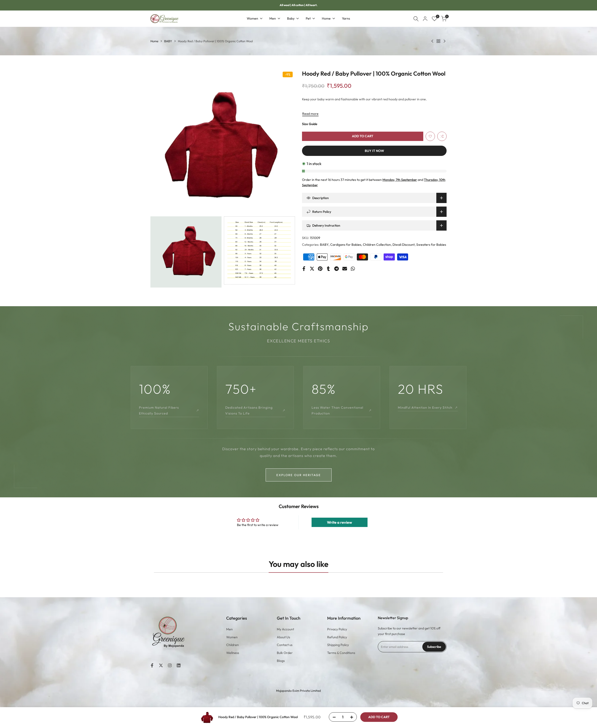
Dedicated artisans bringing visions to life (255, 410)
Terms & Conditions (341, 653)
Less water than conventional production (342, 410)
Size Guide (309, 124)
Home (154, 41)
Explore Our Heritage (298, 475)
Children (232, 645)
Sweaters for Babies (431, 244)
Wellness (232, 653)
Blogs (281, 661)
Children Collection (377, 244)
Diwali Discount (403, 244)
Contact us (284, 645)
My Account (285, 629)
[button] (430, 136)
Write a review (339, 522)
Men (229, 629)
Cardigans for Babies (345, 244)
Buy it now (374, 151)
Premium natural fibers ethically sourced (169, 410)
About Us (283, 637)
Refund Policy (337, 637)
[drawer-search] (416, 18)
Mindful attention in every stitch (428, 407)
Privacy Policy (337, 629)
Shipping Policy (338, 645)
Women (232, 637)
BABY (168, 41)
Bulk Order (285, 653)
